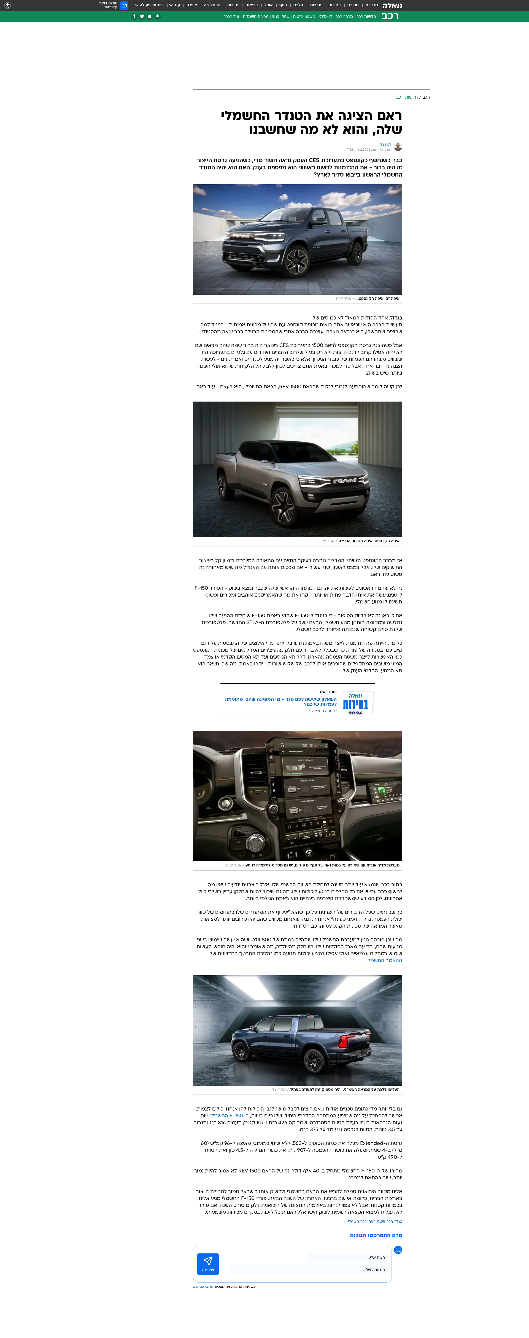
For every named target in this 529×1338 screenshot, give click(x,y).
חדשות (371, 5)
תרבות (316, 5)
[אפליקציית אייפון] (149, 16)
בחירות (334, 5)
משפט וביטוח (304, 17)
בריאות (251, 5)
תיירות (233, 5)
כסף (283, 5)
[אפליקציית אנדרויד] (157, 16)
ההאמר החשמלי (384, 960)
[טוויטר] (142, 16)
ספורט (353, 5)
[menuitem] (368, 5)
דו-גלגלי (325, 17)
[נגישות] (7, 5)
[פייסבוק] (134, 16)
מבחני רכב (344, 17)
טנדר (398, 1222)
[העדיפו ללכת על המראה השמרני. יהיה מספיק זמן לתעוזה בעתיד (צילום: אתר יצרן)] (297, 1035)
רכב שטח (385, 1222)
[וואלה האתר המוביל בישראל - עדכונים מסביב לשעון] (392, 5)
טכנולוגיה (212, 5)
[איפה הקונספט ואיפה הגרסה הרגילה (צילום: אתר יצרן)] (297, 474)
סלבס (298, 5)
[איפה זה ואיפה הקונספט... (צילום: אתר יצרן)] (297, 244)
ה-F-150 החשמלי (229, 1116)
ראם (372, 1222)
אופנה (192, 5)
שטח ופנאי (281, 17)
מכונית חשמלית (256, 17)
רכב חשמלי (357, 1222)
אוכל (268, 5)
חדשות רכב (366, 17)
